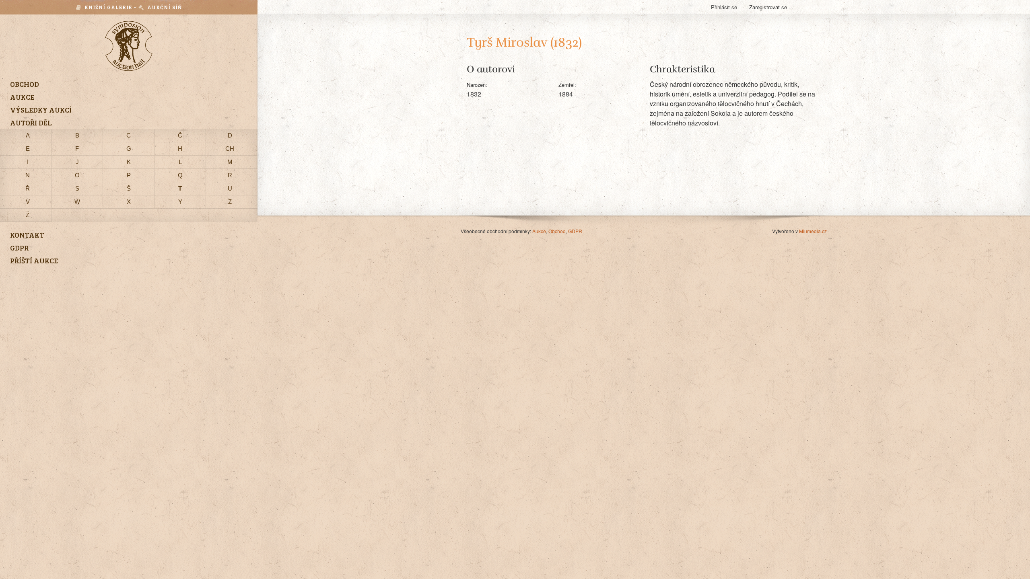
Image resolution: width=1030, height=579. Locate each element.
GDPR (575, 231)
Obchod (557, 231)
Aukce (539, 231)
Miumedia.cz (813, 231)
